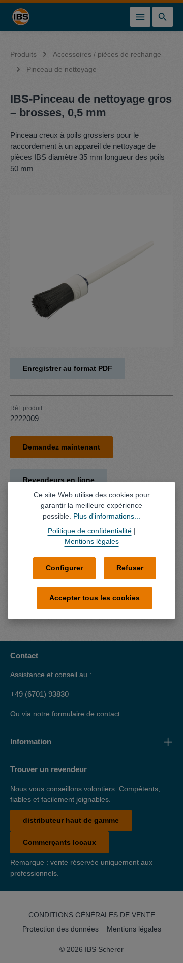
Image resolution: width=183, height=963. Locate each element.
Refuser (129, 568)
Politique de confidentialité (90, 531)
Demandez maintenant (61, 447)
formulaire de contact (86, 714)
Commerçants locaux (59, 842)
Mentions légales (134, 929)
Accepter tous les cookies (94, 598)
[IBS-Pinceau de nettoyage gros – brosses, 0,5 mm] (91, 271)
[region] (91, 271)
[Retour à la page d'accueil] (21, 16)
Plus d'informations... (106, 516)
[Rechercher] (162, 17)
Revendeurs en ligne (59, 480)
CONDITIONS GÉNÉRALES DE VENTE (91, 915)
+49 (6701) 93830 (39, 694)
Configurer (64, 568)
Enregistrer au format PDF (67, 368)
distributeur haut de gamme (71, 820)
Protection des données (60, 929)
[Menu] (140, 17)
